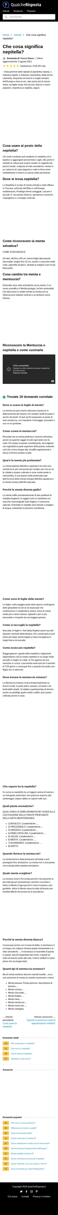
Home (6, 35)
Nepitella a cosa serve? (21, 1059)
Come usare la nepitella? (21, 1054)
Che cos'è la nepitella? (20, 1048)
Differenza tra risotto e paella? (24, 1128)
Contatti (25, 1196)
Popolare (31, 11)
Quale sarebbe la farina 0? (22, 1153)
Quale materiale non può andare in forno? (29, 1164)
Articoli (6, 11)
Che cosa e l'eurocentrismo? (23, 1123)
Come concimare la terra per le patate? (28, 1159)
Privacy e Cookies (41, 1196)
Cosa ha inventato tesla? (21, 1133)
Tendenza (18, 11)
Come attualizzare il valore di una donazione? (30, 1143)
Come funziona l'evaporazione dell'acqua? (29, 1148)
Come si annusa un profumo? (23, 1138)
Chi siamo (12, 1196)
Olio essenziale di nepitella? (23, 1043)
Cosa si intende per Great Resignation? (28, 1169)
